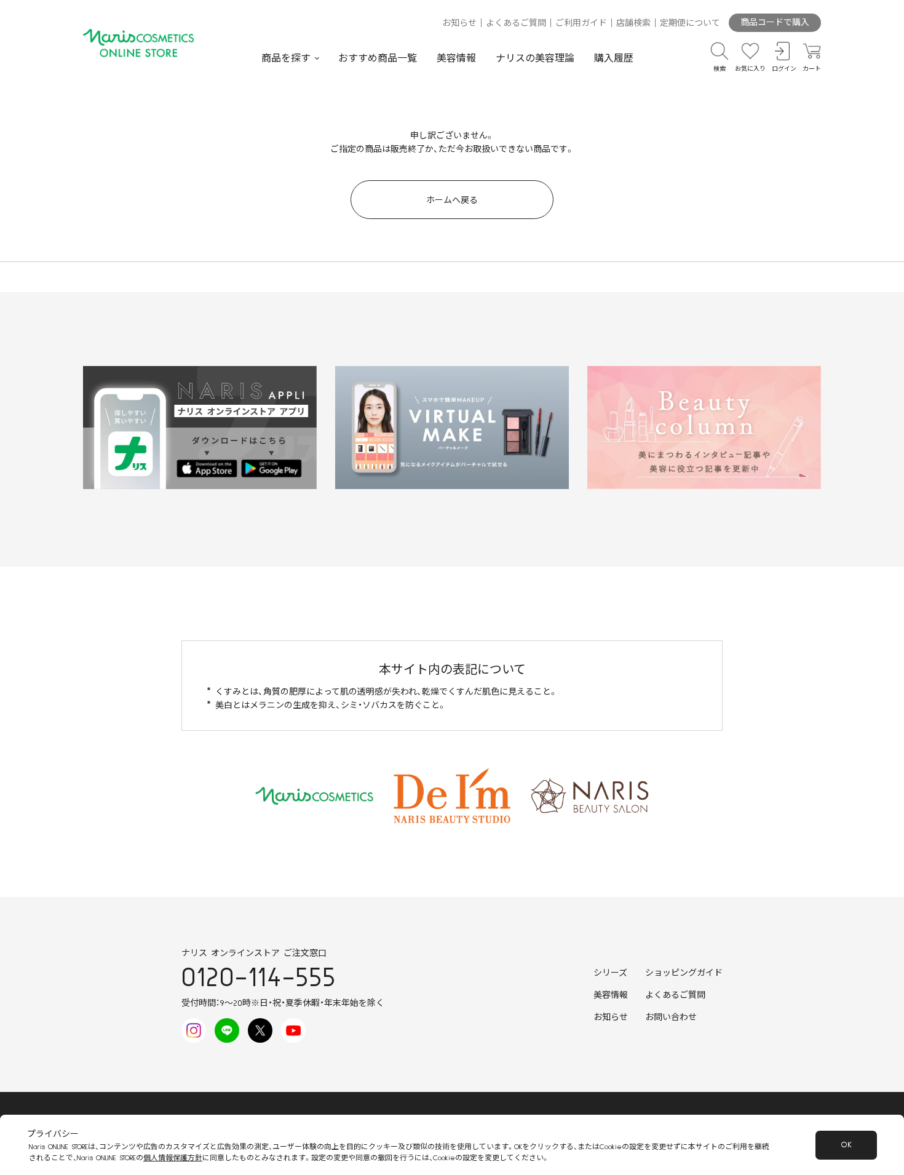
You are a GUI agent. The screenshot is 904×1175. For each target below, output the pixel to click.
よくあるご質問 (516, 23)
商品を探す (286, 58)
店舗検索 (633, 23)
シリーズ (610, 973)
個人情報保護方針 (172, 1158)
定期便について (690, 23)
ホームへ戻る (452, 200)
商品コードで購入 (774, 22)
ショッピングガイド (684, 973)
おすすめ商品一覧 (377, 58)
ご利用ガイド (581, 23)
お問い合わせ (671, 1017)
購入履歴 (613, 58)
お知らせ (459, 23)
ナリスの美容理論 (535, 58)
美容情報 (456, 58)
